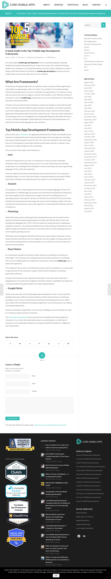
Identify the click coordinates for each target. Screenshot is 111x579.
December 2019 (90, 154)
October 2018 (89, 188)
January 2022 (89, 114)
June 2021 (88, 128)
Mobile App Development (36, 57)
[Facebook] (79, 536)
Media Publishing (81, 513)
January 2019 (89, 183)
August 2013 (89, 208)
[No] (108, 573)
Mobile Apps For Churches (84, 517)
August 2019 (89, 165)
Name (34, 376)
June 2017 (88, 194)
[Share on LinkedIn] (49, 343)
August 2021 (89, 122)
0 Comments (20, 57)
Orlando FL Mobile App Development (88, 486)
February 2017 (89, 200)
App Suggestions (90, 41)
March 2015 (88, 205)
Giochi (86, 56)
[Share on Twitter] (20, 343)
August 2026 (89, 82)
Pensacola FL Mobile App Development (88, 490)
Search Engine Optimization (85, 528)
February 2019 (89, 180)
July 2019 (87, 168)
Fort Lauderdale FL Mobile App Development (90, 466)
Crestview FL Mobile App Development (88, 459)
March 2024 (88, 102)
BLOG (8, 13)
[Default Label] (84, 536)
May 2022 (88, 108)
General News (89, 53)
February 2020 (89, 148)
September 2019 (90, 162)
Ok (56, 575)
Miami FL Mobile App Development (87, 478)
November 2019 (90, 157)
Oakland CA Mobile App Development (88, 482)
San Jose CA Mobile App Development (88, 497)
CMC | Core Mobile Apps (14, 459)
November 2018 (90, 185)
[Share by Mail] (68, 343)
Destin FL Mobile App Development (87, 463)
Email (34, 383)
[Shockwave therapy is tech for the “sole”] (109, 289)
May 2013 (88, 211)
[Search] (106, 5)
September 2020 (90, 140)
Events (86, 47)
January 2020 (89, 151)
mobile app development (18, 317)
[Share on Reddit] (58, 343)
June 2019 (88, 171)
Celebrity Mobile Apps (83, 524)
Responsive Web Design (93, 64)
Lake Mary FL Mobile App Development (88, 474)
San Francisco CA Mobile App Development (90, 493)
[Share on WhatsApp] (29, 343)
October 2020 (89, 137)
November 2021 (90, 117)
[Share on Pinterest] (39, 343)
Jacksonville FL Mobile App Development (89, 470)
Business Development (92, 44)
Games (86, 50)
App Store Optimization (93, 38)
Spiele (86, 70)
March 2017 (88, 197)
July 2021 (87, 125)
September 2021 (90, 119)
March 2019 (88, 177)
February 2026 (89, 85)
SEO (85, 67)
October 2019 (89, 160)
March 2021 (88, 131)
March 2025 (88, 91)
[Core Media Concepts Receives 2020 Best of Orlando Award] (1, 289)
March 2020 (88, 145)
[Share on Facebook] (10, 343)
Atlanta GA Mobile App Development (88, 455)
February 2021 (89, 134)
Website (34, 391)
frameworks (24, 134)
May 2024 (88, 99)
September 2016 (90, 203)
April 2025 (88, 88)
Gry (85, 58)
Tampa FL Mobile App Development (87, 501)
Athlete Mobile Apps (82, 520)
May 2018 (88, 191)
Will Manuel (51, 57)
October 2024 (89, 94)
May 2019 (88, 174)
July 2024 (87, 97)
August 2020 (89, 142)
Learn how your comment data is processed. (50, 425)
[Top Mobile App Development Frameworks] (39, 35)
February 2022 (89, 111)
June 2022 (88, 105)
